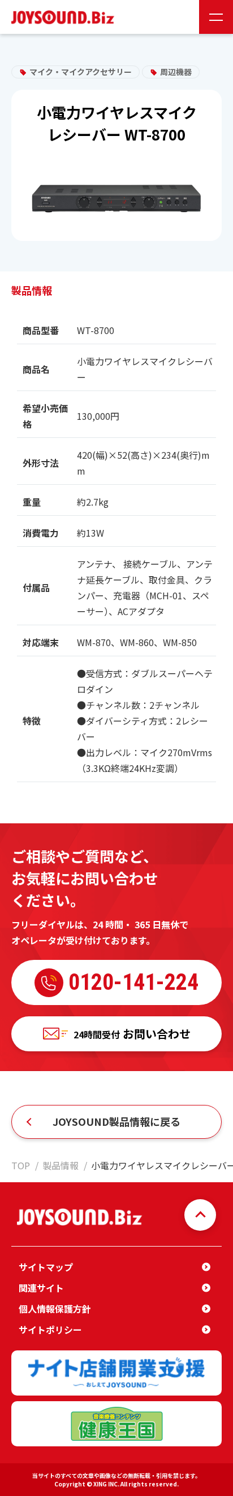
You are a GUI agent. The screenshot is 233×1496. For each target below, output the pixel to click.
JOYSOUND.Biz (65, 17)
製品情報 (60, 1165)
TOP (20, 1165)
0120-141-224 (133, 982)
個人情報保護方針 (55, 1308)
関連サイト (41, 1288)
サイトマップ (46, 1267)
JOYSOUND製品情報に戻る (116, 1121)
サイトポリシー (50, 1329)
